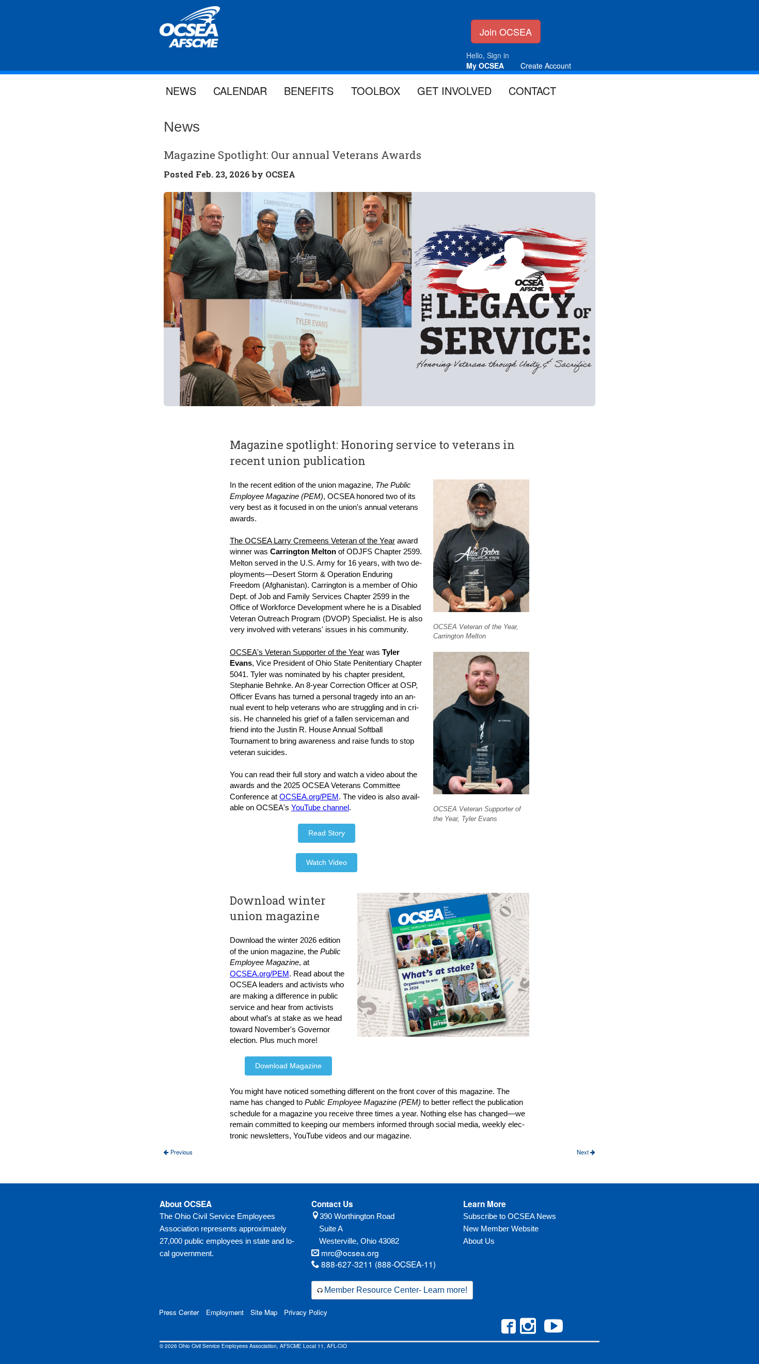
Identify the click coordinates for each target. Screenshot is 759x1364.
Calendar (240, 90)
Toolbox (375, 90)
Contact (532, 90)
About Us (479, 1241)
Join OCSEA (506, 31)
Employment (225, 1312)
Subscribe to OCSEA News (509, 1216)
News (181, 90)
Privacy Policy (305, 1312)
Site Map (263, 1312)
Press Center (179, 1312)
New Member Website (501, 1228)
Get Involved (454, 90)
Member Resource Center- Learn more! (395, 1290)
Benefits (309, 90)
